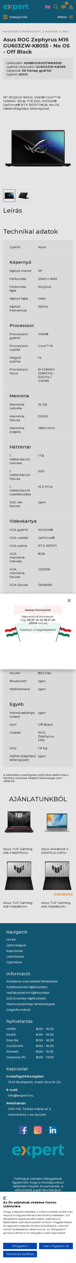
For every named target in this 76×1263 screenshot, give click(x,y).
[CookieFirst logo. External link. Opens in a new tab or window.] (4, 1198)
